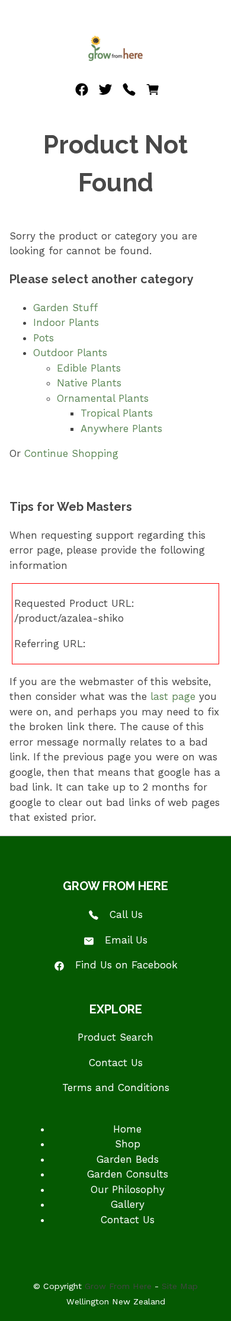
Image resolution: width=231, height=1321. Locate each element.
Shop (127, 1144)
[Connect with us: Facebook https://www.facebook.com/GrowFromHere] (82, 92)
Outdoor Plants (70, 353)
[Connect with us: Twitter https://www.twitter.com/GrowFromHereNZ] (105, 92)
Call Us (126, 914)
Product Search (115, 1037)
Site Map (180, 1286)
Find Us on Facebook (126, 965)
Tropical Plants (117, 413)
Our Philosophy (128, 1189)
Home (127, 1129)
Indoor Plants (66, 322)
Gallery (128, 1204)
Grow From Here (118, 1286)
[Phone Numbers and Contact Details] (129, 92)
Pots (43, 338)
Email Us (126, 940)
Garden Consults (127, 1174)
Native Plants (89, 383)
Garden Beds (128, 1159)
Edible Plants (89, 368)
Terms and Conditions (115, 1087)
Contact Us (116, 1063)
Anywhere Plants (121, 428)
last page (172, 696)
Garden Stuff (65, 308)
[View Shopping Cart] (153, 92)
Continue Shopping (71, 453)
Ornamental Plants (103, 398)
